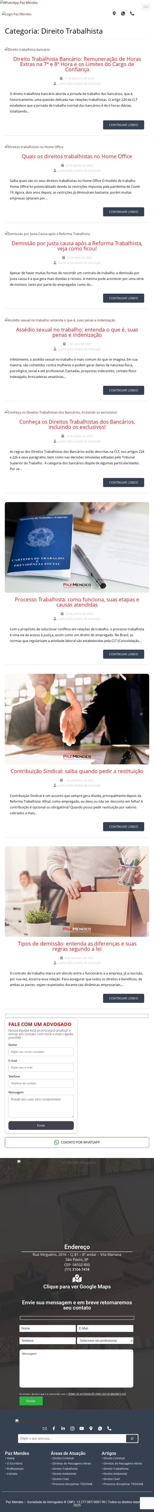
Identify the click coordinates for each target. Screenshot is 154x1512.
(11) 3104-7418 (77, 1269)
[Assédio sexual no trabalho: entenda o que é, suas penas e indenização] (60, 318)
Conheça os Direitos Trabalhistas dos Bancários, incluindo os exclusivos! (77, 424)
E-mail (12, 1061)
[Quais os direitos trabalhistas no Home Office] (34, 144)
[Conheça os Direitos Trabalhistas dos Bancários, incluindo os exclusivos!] (61, 410)
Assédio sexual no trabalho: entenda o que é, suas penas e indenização (77, 332)
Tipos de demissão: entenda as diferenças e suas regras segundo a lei (77, 946)
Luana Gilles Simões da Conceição (79, 84)
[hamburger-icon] (145, 7)
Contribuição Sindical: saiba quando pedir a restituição (77, 771)
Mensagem (16, 1092)
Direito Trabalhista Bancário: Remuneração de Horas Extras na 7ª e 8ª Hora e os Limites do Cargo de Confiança (77, 64)
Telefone (14, 1076)
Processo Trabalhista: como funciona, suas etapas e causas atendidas (77, 602)
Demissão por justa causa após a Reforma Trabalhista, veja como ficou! (77, 245)
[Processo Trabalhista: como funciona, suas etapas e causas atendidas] (77, 545)
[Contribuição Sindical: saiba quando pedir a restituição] (77, 717)
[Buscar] (132, 1438)
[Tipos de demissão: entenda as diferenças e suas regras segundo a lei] (77, 889)
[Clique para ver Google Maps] (77, 1278)
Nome (12, 1045)
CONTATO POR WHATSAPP (80, 1142)
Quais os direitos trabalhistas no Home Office (77, 156)
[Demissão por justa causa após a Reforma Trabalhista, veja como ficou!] (47, 231)
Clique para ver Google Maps (77, 1287)
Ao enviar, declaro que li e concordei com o (72, 1394)
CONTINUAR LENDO (123, 125)
